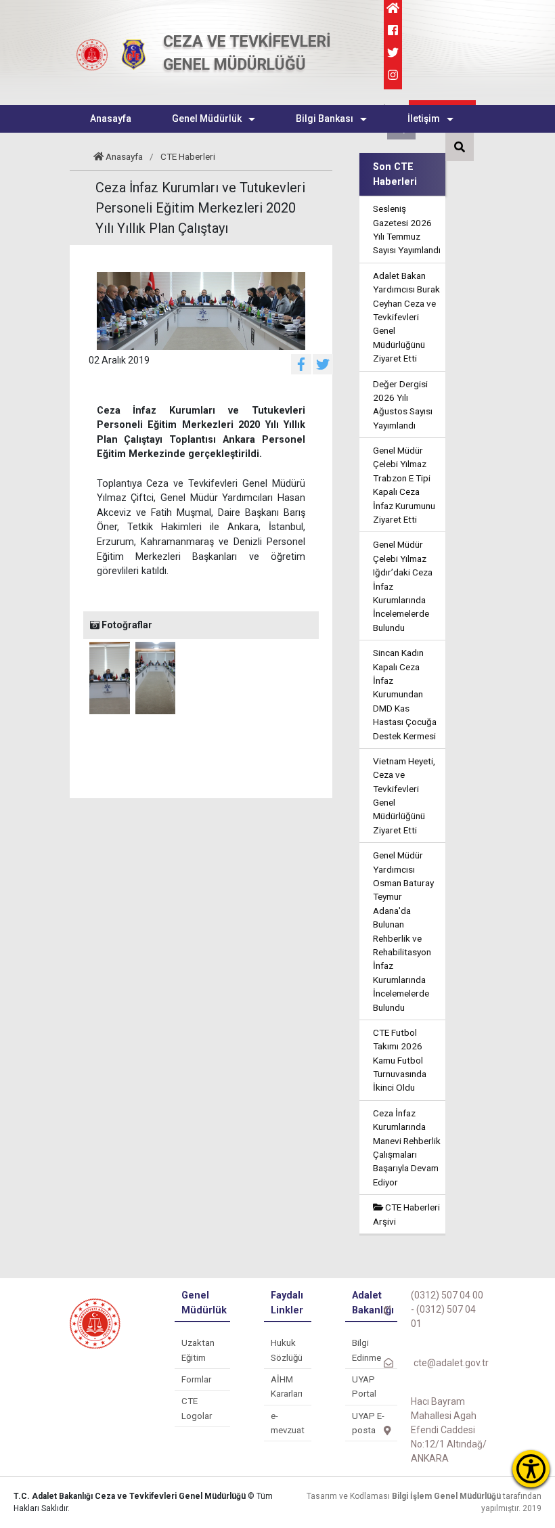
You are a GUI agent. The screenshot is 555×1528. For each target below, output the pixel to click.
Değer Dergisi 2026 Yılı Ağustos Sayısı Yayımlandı (402, 404)
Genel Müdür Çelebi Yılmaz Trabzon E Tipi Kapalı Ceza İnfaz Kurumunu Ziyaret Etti (404, 485)
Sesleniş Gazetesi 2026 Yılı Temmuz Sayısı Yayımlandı (407, 229)
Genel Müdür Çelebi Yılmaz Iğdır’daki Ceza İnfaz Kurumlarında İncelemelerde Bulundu (402, 585)
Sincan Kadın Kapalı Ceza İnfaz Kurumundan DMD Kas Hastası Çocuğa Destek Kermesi (405, 694)
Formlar (196, 1379)
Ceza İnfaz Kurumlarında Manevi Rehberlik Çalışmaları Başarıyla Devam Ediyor (407, 1147)
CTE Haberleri (187, 156)
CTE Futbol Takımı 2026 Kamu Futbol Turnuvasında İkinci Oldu (399, 1060)
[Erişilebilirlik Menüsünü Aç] (531, 1468)
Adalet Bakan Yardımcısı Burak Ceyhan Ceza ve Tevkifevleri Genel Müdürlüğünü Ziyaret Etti (406, 317)
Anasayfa (124, 156)
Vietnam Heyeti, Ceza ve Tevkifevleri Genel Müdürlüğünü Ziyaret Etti (404, 795)
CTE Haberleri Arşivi (406, 1214)
